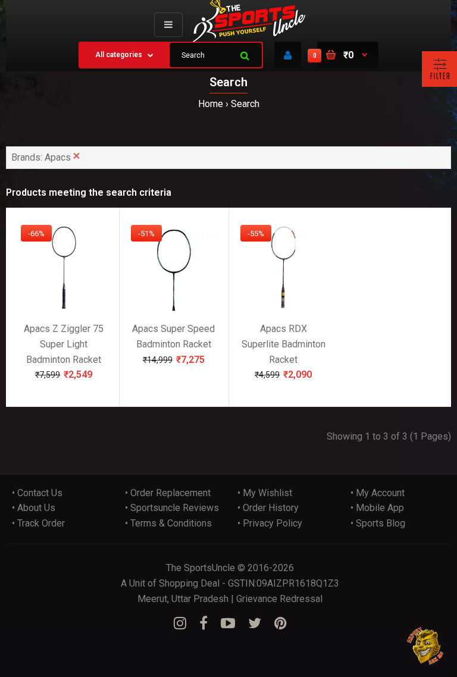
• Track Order (38, 523)
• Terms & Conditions (168, 523)
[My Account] (287, 55)
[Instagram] (180, 623)
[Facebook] (203, 623)
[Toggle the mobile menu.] (168, 24)
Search (245, 103)
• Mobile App (377, 507)
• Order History (268, 507)
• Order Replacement (168, 493)
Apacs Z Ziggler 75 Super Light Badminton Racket (64, 344)
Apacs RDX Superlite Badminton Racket (283, 344)
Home (210, 103)
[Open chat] (425, 645)
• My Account (377, 493)
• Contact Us (37, 493)
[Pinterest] (280, 623)
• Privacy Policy (269, 523)
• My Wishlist (264, 493)
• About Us (33, 507)
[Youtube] (228, 623)
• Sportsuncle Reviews (172, 507)
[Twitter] (254, 623)
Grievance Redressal (279, 598)
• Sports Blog (377, 523)
